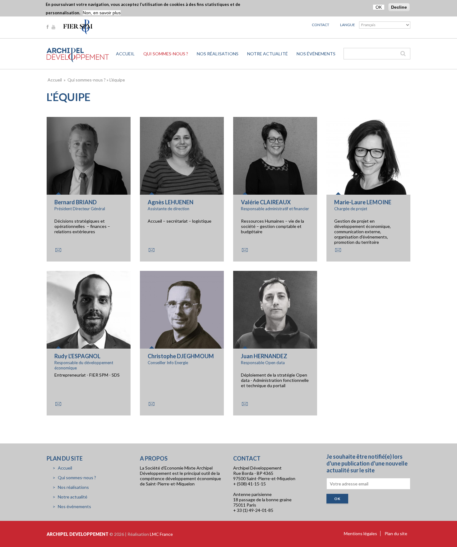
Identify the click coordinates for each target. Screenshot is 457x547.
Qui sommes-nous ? (165, 53)
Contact (320, 24)
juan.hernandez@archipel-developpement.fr (244, 404)
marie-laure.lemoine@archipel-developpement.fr (338, 250)
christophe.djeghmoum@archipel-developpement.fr (151, 404)
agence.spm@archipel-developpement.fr (58, 250)
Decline (399, 7)
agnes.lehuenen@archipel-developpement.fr (151, 250)
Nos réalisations (217, 53)
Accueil (125, 53)
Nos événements (316, 53)
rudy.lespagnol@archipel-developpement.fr (58, 404)
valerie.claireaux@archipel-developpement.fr (244, 250)
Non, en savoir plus (102, 12)
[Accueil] (78, 55)
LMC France (161, 534)
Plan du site (396, 533)
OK (379, 7)
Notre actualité (267, 53)
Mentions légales (360, 533)
